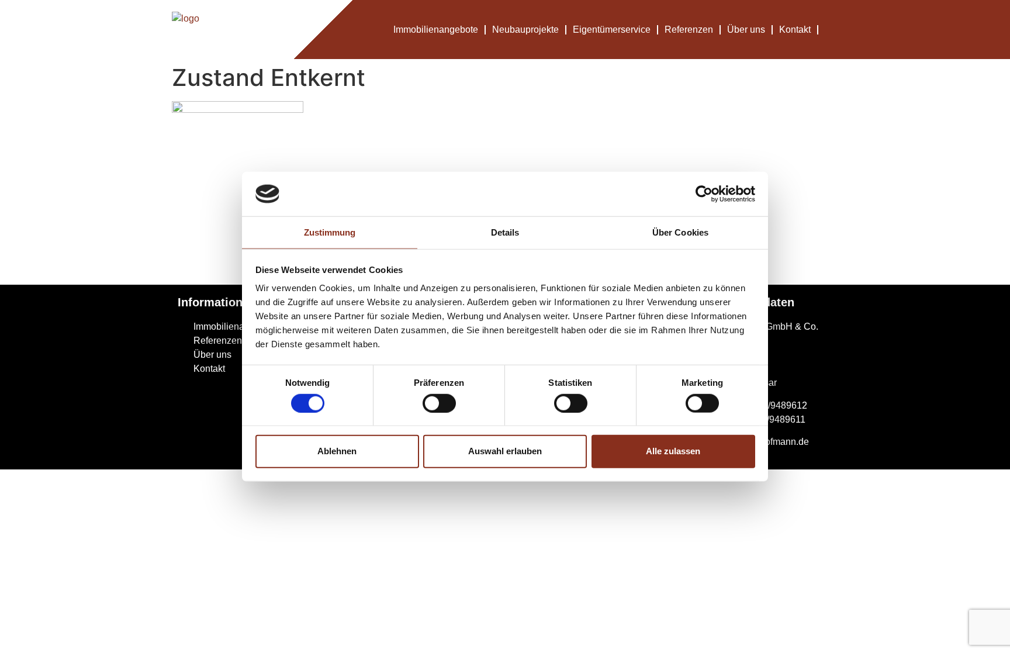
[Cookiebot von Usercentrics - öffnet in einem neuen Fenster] (704, 194)
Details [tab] (505, 232)
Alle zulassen (673, 451)
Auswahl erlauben (505, 451)
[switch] (439, 402)
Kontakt (795, 29)
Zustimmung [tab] (330, 232)
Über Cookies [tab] (680, 232)
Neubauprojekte (525, 29)
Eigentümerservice (612, 29)
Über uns (746, 29)
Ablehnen (337, 451)
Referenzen (689, 29)
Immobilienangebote (435, 29)
